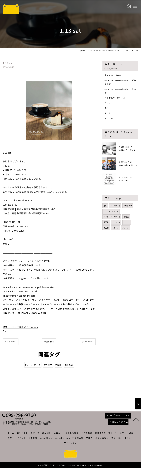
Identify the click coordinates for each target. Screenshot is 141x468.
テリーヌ (125, 227)
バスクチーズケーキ (111, 211)
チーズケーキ (115, 205)
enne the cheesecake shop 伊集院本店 (120, 82)
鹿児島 (106, 222)
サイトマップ (70, 442)
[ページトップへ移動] (136, 419)
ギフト (108, 113)
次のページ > (87, 341)
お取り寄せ (128, 205)
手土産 (106, 227)
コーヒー (127, 222)
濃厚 (107, 108)
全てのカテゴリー (113, 75)
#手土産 (48, 364)
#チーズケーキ (33, 364)
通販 (105, 205)
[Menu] (134, 6)
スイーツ (115, 227)
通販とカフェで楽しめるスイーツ (20, 327)
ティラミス (116, 222)
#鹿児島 (69, 364)
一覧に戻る (49, 341)
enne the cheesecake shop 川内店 (120, 91)
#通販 (58, 364)
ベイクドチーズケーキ (112, 217)
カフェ (5, 331)
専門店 (126, 217)
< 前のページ (10, 341)
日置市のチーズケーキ (115, 98)
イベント (109, 118)
